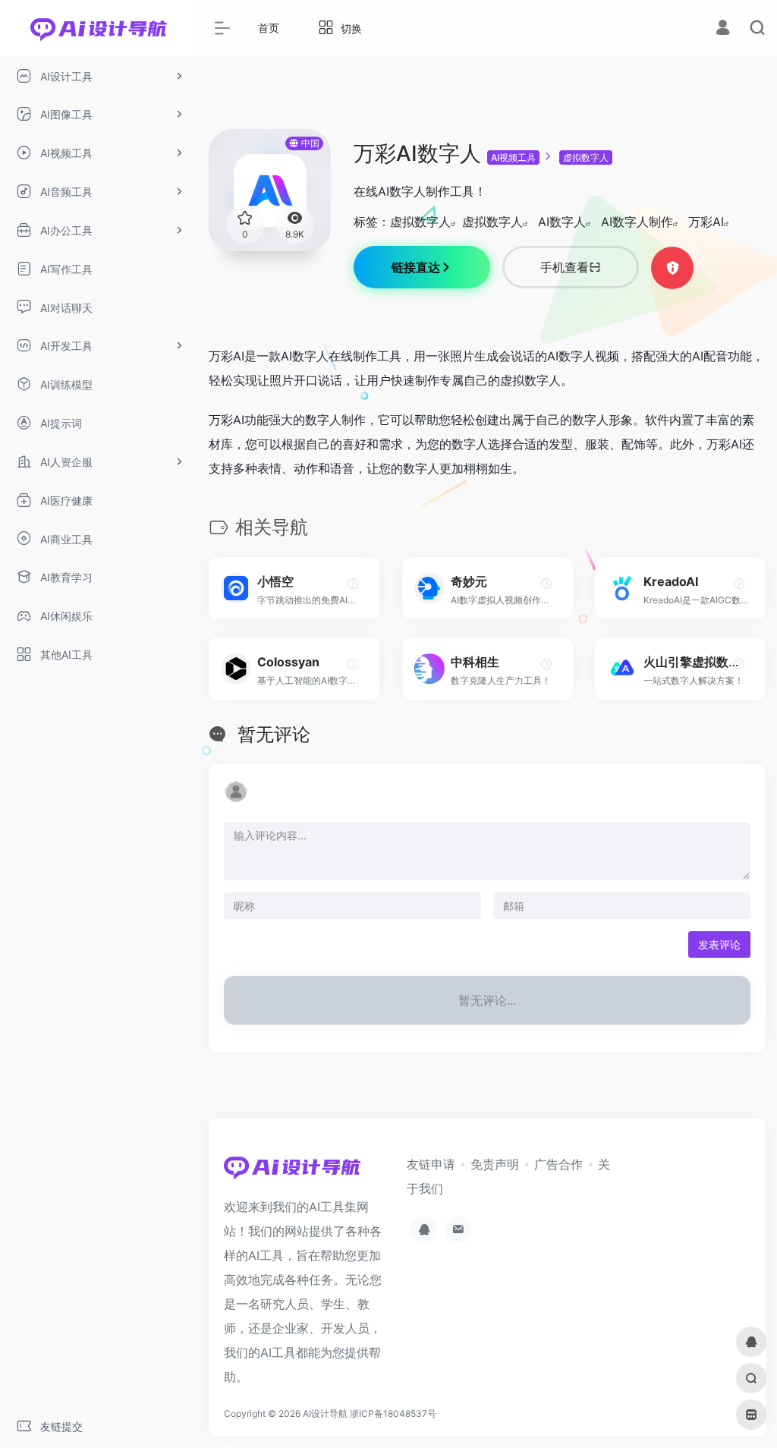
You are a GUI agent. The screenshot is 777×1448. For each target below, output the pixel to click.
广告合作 (558, 1164)
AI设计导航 (325, 1413)
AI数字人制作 (637, 221)
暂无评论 (274, 734)
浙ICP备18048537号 (393, 1413)
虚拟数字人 (586, 157)
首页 (268, 27)
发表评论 (719, 944)
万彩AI (706, 221)
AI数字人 (562, 221)
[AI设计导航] (292, 1171)
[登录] (723, 29)
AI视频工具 (513, 157)
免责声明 (494, 1164)
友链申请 (431, 1164)
